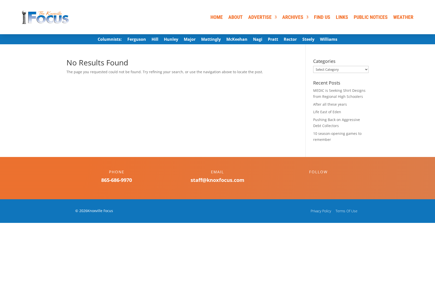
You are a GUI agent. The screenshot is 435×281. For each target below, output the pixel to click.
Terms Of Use (346, 211)
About (235, 17)
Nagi (257, 39)
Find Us (322, 17)
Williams (328, 39)
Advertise (260, 17)
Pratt (273, 39)
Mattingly (211, 39)
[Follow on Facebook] (313, 181)
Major (190, 39)
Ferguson (136, 39)
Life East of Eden (327, 111)
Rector (290, 39)
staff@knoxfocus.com (217, 180)
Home (216, 17)
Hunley (171, 39)
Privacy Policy (321, 211)
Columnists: (110, 39)
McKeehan (236, 39)
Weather (403, 17)
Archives (292, 17)
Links (342, 17)
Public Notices (371, 17)
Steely (308, 39)
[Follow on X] (323, 181)
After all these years (330, 104)
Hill (155, 39)
